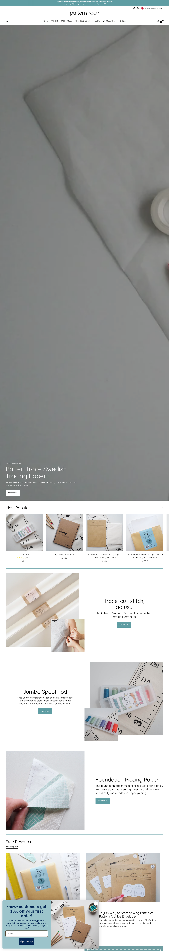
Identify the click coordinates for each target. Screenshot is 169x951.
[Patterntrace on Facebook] (134, 8)
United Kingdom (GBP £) (153, 8)
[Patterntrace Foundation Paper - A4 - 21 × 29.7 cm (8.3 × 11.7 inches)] (144, 532)
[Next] (142, 3)
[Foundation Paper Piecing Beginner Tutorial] (43, 880)
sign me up (26, 941)
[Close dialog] (96, 903)
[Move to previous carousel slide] (156, 508)
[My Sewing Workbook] (64, 532)
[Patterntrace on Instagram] (137, 8)
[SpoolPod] (24, 532)
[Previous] (27, 3)
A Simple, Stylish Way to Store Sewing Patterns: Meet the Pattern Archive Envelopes (119, 914)
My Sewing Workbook (64, 554)
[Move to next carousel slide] (161, 508)
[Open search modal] (6, 20)
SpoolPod (24, 554)
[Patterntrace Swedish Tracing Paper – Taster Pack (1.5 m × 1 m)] (104, 532)
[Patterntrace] (84, 13)
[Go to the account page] (156, 20)
